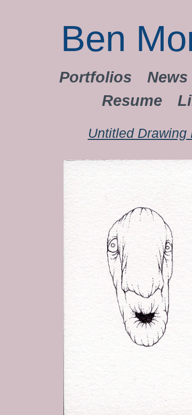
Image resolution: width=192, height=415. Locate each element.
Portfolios (95, 77)
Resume (132, 100)
